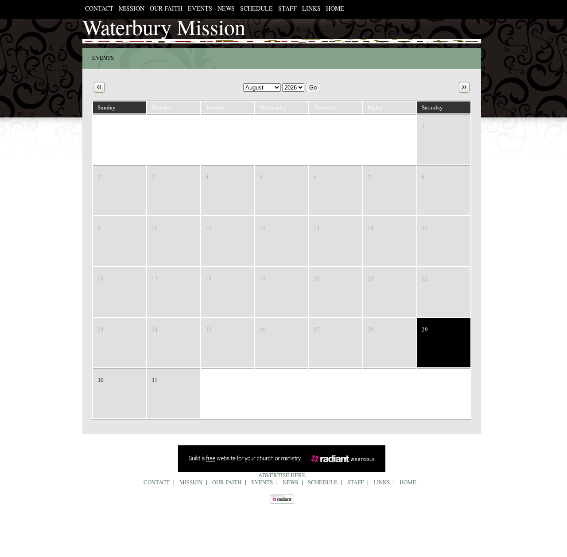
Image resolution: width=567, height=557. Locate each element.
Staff (287, 8)
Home (335, 8)
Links (311, 8)
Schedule (256, 8)
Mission (131, 8)
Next (464, 87)
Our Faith (166, 8)
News (226, 8)
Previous (99, 87)
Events (200, 8)
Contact (99, 8)
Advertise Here (282, 475)
